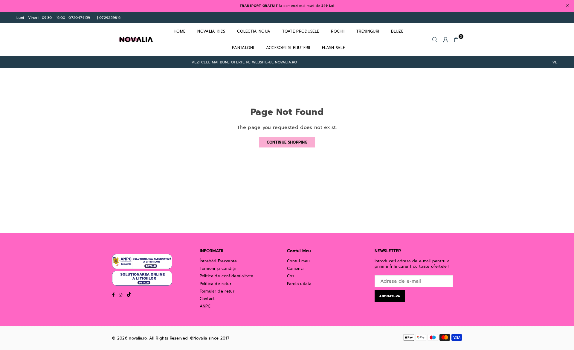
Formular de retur (217, 291)
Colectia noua (253, 31)
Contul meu (298, 261)
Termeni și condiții (218, 268)
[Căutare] (435, 39)
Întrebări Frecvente (218, 261)
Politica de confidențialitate (227, 276)
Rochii (337, 31)
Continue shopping (287, 142)
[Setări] (445, 39)
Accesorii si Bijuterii (288, 48)
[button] (456, 39)
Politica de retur (215, 284)
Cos (290, 276)
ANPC (205, 306)
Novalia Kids (211, 31)
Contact (207, 299)
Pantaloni (243, 48)
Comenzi (295, 268)
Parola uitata (299, 284)
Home (179, 31)
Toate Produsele (300, 31)
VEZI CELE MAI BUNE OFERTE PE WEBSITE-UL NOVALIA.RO (237, 62)
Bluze (397, 31)
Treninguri (367, 31)
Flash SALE (333, 48)
